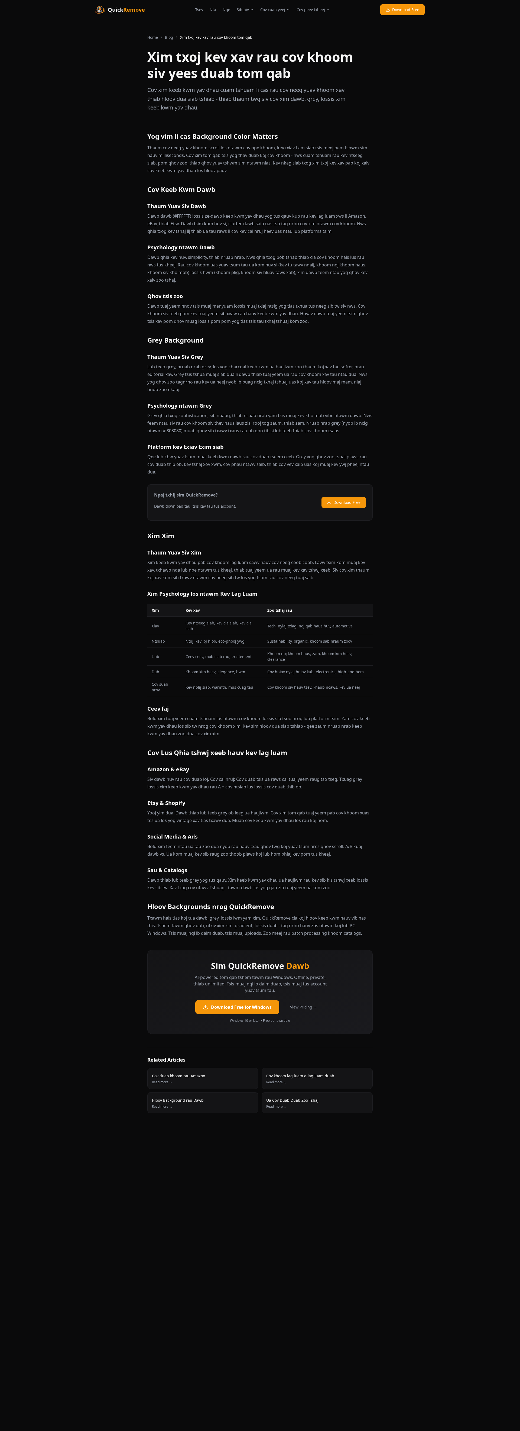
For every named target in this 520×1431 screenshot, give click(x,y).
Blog (169, 37)
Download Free (405, 9)
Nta (213, 9)
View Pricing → (303, 1007)
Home (152, 37)
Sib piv (243, 9)
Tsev (199, 9)
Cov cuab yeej (272, 9)
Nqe (226, 9)
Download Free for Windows (241, 1007)
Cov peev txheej (311, 9)
